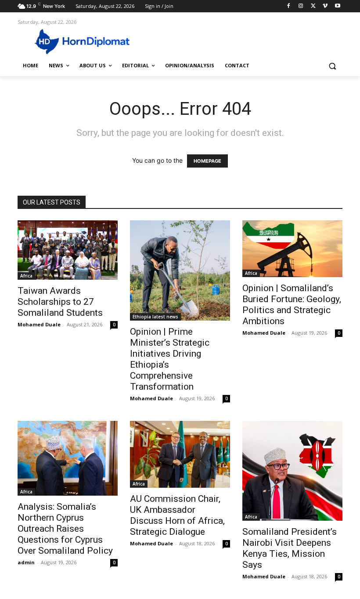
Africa (26, 276)
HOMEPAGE (207, 161)
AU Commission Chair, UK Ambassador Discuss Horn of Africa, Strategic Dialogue (177, 515)
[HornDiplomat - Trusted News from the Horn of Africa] (77, 41)
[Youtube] (337, 6)
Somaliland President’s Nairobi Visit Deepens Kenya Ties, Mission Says (289, 548)
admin (26, 562)
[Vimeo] (325, 6)
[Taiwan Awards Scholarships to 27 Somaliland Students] (68, 249)
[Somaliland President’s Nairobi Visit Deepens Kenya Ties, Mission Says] (292, 471)
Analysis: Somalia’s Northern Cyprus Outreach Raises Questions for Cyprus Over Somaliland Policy (65, 528)
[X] (313, 6)
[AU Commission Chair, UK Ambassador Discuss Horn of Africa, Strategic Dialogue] (180, 454)
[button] (332, 65)
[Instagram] (301, 6)
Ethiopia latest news (155, 317)
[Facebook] (289, 6)
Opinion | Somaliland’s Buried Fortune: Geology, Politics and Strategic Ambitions (291, 304)
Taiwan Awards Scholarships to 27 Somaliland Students (60, 301)
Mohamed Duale (39, 324)
